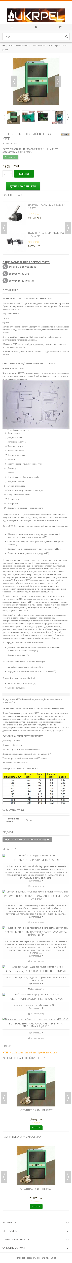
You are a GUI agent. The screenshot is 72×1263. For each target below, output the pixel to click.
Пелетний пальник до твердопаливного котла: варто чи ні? (36, 933)
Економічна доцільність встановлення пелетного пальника (36, 897)
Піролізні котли (39, 46)
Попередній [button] (14, 81)
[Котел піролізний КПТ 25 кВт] (36, 1166)
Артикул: (7, 143)
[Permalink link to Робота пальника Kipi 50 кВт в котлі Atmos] (36, 994)
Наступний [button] (58, 81)
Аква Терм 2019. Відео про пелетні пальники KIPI (36, 971)
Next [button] (67, 117)
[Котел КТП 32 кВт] (13, 117)
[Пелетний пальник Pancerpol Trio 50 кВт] (16, 242)
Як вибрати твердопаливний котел (36, 860)
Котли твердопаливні (18, 46)
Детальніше (35, 880)
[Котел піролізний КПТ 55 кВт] (36, 1087)
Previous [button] (4, 117)
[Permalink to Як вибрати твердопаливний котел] (36, 855)
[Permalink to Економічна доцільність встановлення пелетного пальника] (36, 891)
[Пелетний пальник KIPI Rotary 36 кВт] (16, 214)
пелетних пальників (54, 344)
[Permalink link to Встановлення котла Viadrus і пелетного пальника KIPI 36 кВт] (36, 1019)
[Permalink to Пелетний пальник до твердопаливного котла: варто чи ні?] (36, 927)
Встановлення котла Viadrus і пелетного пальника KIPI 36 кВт (36, 1025)
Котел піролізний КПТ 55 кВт (36, 1110)
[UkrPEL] (36, 15)
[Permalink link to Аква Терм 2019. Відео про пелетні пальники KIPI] (36, 966)
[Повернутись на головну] (4, 46)
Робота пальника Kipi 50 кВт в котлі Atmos (36, 999)
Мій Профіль (10, 1231)
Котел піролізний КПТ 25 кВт (36, 1189)
